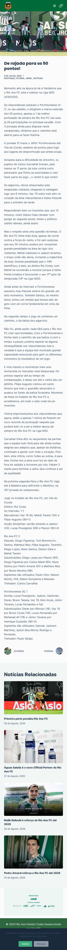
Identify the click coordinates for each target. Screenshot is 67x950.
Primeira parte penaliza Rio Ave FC (26, 718)
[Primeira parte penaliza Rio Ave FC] (33, 697)
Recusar (41, 944)
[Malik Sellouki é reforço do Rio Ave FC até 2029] (33, 799)
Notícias (38, 78)
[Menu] (61, 6)
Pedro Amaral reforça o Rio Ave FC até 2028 (32, 873)
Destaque (9, 78)
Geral (29, 78)
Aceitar (25, 944)
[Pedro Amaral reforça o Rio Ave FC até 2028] (33, 852)
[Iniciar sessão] (54, 6)
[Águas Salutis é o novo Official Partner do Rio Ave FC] (33, 746)
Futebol (20, 78)
